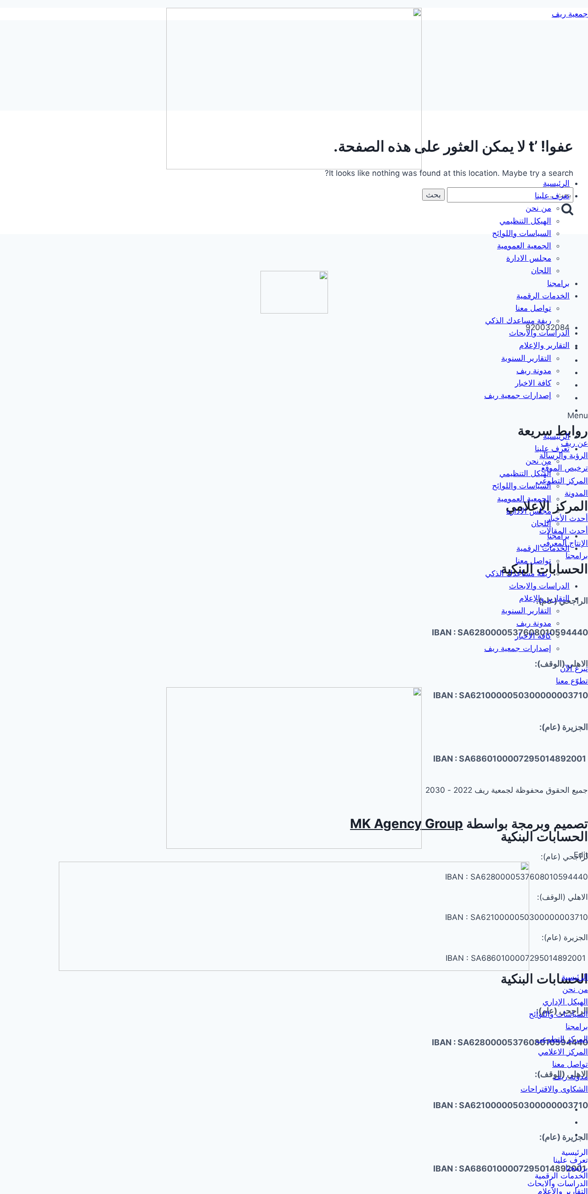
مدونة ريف (533, 370)
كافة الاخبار (533, 382)
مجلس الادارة (528, 258)
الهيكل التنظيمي (525, 220)
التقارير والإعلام (544, 345)
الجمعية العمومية (524, 245)
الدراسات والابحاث (539, 332)
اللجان (541, 270)
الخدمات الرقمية (543, 295)
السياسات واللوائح (521, 233)
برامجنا (558, 283)
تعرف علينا (552, 195)
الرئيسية (556, 183)
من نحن (538, 208)
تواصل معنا (533, 308)
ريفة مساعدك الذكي (518, 320)
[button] (294, 415)
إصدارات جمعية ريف (517, 395)
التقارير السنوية (526, 358)
